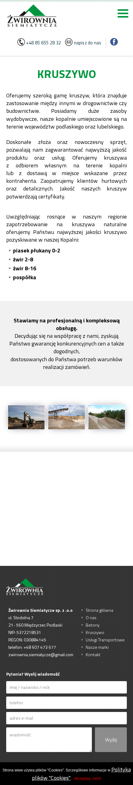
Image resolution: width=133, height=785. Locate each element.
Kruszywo (95, 632)
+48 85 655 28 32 (43, 42)
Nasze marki (97, 647)
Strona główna (99, 610)
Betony (93, 625)
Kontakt (93, 654)
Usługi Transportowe (105, 639)
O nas (91, 617)
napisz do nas (87, 42)
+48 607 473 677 (40, 647)
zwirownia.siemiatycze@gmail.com (40, 654)
